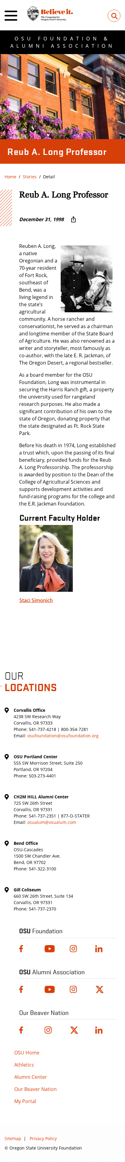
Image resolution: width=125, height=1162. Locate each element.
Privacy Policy (43, 1138)
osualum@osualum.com (51, 822)
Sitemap (13, 1138)
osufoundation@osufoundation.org (63, 736)
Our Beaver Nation (35, 1089)
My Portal (25, 1101)
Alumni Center (30, 1077)
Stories (30, 177)
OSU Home (26, 1052)
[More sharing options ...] (73, 219)
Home (10, 177)
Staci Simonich (36, 600)
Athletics (24, 1064)
